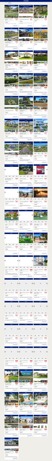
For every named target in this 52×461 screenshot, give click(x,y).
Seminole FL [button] (37, 112)
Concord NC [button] (22, 294)
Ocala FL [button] (22, 157)
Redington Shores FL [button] (38, 248)
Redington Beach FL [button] (38, 226)
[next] (17, 10)
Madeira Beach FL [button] (8, 226)
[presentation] (26, 1)
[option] (11, 10)
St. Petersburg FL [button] (23, 112)
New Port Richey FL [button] (9, 21)
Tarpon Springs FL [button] (23, 44)
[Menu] (51, 1)
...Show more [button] (16, 69)
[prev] (5, 10)
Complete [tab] (9, 2)
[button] (11, 10)
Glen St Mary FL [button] (8, 111)
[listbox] (11, 10)
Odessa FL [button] (37, 43)
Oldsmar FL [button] (22, 20)
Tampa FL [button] (7, 248)
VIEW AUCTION (15, 25)
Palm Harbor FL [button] (8, 44)
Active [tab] (6, 2)
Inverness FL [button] (22, 135)
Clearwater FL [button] (22, 226)
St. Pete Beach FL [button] (37, 294)
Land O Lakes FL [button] (8, 135)
